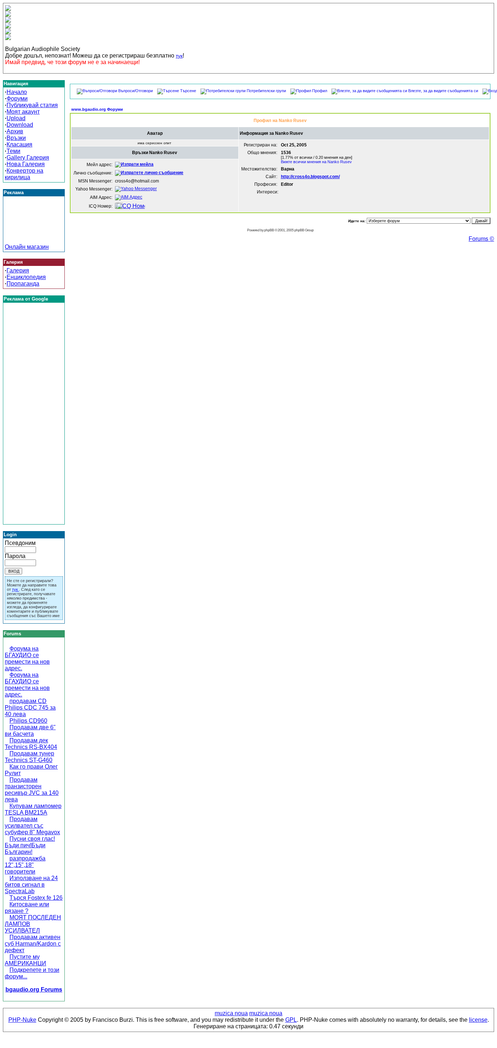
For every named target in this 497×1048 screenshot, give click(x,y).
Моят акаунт (23, 112)
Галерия (18, 270)
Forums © (481, 239)
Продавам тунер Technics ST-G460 (29, 756)
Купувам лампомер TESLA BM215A (33, 809)
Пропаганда (23, 283)
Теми (13, 151)
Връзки (16, 138)
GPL (291, 1020)
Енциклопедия (26, 277)
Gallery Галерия (28, 157)
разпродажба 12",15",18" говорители (25, 865)
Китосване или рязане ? (27, 907)
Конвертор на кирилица (24, 174)
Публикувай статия (32, 105)
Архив (15, 131)
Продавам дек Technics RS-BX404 (31, 743)
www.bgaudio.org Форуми (97, 109)
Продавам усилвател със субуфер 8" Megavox (32, 825)
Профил (319, 91)
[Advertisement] (34, 227)
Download (20, 125)
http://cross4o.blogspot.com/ (310, 176)
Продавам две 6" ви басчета (30, 730)
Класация (19, 144)
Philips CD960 (28, 721)
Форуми (17, 98)
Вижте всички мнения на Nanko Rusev (316, 162)
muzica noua (231, 1013)
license (478, 1020)
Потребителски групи (266, 91)
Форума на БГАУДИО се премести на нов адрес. (27, 658)
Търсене (188, 91)
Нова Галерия (26, 164)
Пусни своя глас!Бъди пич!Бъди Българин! (30, 845)
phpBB (269, 230)
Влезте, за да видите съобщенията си (443, 91)
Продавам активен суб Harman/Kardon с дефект (33, 943)
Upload (16, 118)
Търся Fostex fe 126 (36, 898)
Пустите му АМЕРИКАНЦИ (25, 960)
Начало (17, 92)
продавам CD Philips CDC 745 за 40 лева (30, 707)
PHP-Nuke (22, 1020)
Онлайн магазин (27, 247)
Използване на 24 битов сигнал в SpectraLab (31, 884)
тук (179, 56)
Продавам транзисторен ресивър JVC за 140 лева (32, 789)
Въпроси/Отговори (135, 91)
